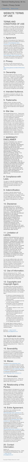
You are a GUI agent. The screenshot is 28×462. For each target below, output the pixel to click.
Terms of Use (14, 8)
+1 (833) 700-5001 (12, 330)
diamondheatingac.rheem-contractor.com (12, 55)
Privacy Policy (6, 8)
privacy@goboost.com (13, 331)
